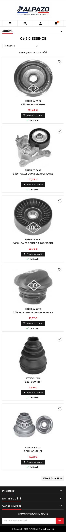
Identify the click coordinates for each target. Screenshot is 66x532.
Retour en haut (52, 478)
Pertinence (21, 46)
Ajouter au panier (33, 115)
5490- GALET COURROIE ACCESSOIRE (33, 243)
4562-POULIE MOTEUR (33, 104)
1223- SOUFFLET (33, 381)
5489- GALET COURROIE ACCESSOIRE (33, 173)
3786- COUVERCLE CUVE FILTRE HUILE (33, 312)
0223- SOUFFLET (33, 451)
